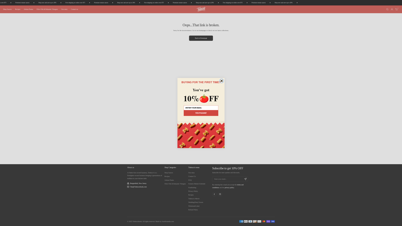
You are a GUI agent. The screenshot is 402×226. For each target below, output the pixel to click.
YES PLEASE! (201, 113)
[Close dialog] (222, 81)
